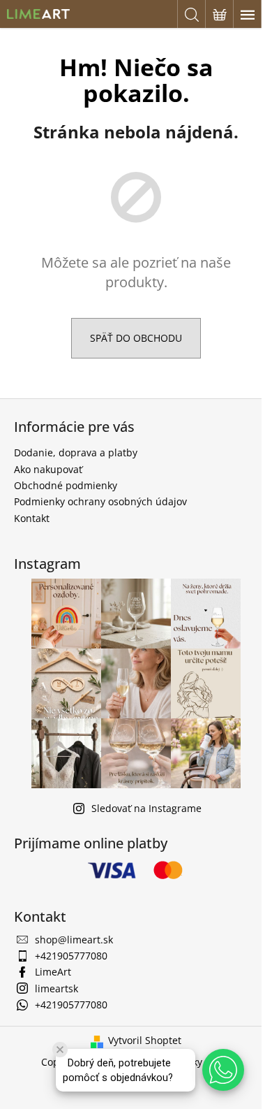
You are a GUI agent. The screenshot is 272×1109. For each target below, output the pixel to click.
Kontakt (32, 518)
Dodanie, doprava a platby (75, 452)
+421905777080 (71, 955)
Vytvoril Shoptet (144, 1040)
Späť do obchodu (136, 338)
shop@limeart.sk (74, 939)
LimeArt (53, 971)
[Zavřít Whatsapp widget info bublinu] (60, 1049)
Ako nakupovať (48, 469)
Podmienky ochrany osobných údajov (100, 501)
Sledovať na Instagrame (146, 808)
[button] (223, 1070)
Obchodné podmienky (65, 485)
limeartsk (56, 988)
